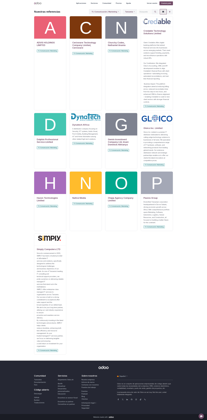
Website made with (100, 417)
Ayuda (128, 3)
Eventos (85, 391)
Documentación (40, 382)
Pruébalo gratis (166, 3)
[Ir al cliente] (50, 27)
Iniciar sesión (152, 3)
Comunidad (106, 3)
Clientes (85, 399)
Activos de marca (88, 382)
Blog (83, 396)
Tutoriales (38, 380)
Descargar (38, 394)
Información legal (88, 403)
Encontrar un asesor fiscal (68, 398)
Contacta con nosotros (90, 385)
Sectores (94, 3)
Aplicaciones (81, 3)
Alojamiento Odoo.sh (66, 380)
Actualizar (61, 386)
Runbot (36, 400)
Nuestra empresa (88, 380)
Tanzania (129, 12)
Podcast (85, 394)
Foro (35, 385)
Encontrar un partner (65, 401)
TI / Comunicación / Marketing (104, 12)
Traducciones (39, 403)
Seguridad (85, 408)
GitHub (36, 397)
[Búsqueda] (155, 11)
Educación (62, 394)
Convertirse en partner (66, 404)
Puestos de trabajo (89, 387)
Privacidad (85, 405)
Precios (119, 3)
